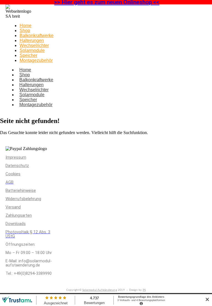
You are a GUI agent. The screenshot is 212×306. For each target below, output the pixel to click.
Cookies (13, 173)
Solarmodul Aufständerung (99, 290)
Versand (13, 207)
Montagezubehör (36, 60)
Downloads (16, 223)
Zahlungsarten (19, 215)
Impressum (16, 157)
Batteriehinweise (21, 190)
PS (144, 290)
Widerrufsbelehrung (23, 198)
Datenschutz (17, 165)
